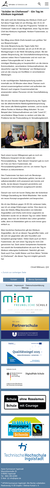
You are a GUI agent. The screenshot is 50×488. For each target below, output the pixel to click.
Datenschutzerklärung (35, 285)
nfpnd (15, 478)
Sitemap (25, 288)
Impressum (19, 285)
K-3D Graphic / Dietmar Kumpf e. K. (25, 486)
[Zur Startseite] (14, 4)
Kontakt (9, 285)
